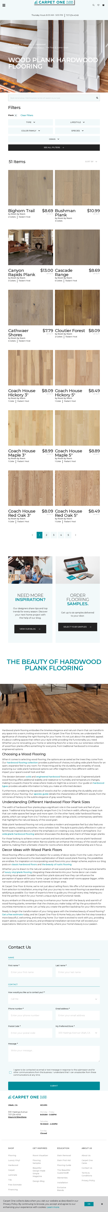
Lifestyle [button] (75, 122)
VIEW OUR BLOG (28, 629)
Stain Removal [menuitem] (64, 1155)
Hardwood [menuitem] (13, 1165)
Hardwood (40, 44)
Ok (89, 1204)
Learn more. (53, 1207)
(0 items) (103, 5)
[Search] (97, 98)
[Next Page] (75, 535)
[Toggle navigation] (4, 5)
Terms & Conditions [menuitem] (87, 1174)
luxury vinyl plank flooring (18, 872)
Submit (54, 1086)
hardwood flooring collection (22, 762)
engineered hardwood (48, 776)
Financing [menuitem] (13, 1189)
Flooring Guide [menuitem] (64, 1165)
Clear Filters (27, 115)
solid (28, 776)
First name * (13, 965)
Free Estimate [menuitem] (15, 1185)
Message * (13, 1044)
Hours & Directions (17, 1117)
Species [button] (75, 131)
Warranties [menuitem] (62, 1178)
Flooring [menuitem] (12, 1155)
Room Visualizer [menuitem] (40, 1155)
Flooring (27, 44)
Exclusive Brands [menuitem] (61, 1188)
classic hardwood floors (24, 864)
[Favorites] (98, 5)
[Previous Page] (32, 535)
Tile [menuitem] (10, 1180)
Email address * (63, 1009)
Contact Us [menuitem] (87, 1168)
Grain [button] (52, 139)
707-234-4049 (72, 15)
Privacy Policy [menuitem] (88, 1180)
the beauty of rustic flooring (57, 864)
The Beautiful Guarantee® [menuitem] (63, 1171)
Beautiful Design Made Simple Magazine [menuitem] (39, 1172)
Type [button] (28, 122)
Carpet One (13, 44)
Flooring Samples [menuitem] (37, 1161)
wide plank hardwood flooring (18, 834)
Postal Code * (14, 1026)
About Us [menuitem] (86, 1155)
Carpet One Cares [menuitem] (87, 1161)
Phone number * (16, 1009)
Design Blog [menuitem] (38, 1181)
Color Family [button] (28, 131)
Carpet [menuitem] (11, 1170)
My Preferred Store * (65, 1026)
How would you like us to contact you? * (26, 992)
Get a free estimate (12, 914)
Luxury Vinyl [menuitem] (14, 1160)
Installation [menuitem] (62, 1182)
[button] (93, 5)
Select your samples (75, 627)
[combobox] (51, 98)
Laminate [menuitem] (12, 1175)
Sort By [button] (89, 161)
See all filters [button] (52, 147)
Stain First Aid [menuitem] (63, 1160)
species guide (41, 794)
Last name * (61, 965)
